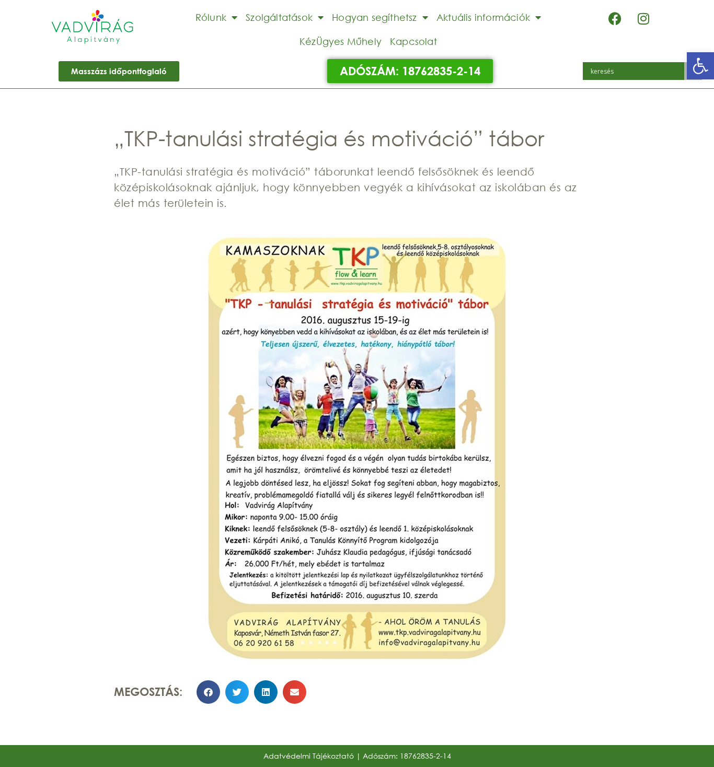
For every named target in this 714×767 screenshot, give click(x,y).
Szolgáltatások (279, 17)
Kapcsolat (413, 41)
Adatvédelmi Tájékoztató (308, 756)
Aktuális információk (483, 17)
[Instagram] (643, 18)
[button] (700, 65)
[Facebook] (615, 18)
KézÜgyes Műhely (341, 41)
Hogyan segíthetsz (374, 17)
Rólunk (210, 17)
